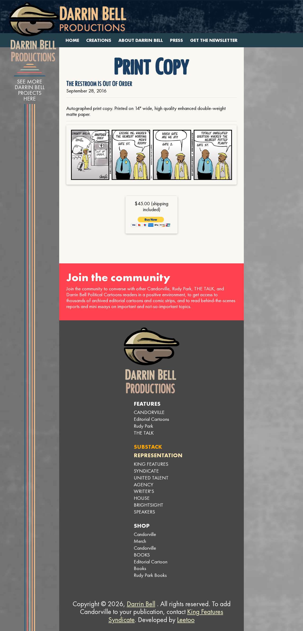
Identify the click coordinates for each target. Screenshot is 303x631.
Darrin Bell (141, 603)
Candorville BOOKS (145, 551)
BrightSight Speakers (148, 508)
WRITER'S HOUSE (144, 494)
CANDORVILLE (149, 412)
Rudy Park (143, 426)
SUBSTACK (148, 446)
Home (72, 40)
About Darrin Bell (140, 40)
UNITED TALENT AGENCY (151, 481)
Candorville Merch (145, 537)
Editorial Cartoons (151, 419)
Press (176, 40)
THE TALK (144, 433)
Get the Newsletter (213, 40)
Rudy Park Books (150, 575)
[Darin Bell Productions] (34, 31)
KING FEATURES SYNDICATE (151, 467)
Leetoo (186, 619)
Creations (98, 40)
